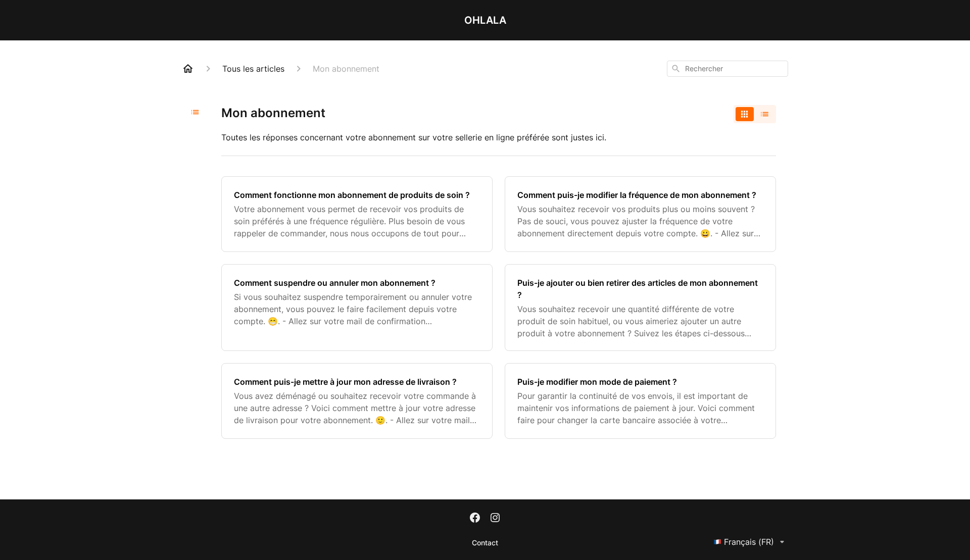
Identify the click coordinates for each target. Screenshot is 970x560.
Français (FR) (749, 542)
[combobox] (727, 69)
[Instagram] (495, 519)
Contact (485, 542)
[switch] (755, 114)
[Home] (188, 69)
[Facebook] (475, 519)
